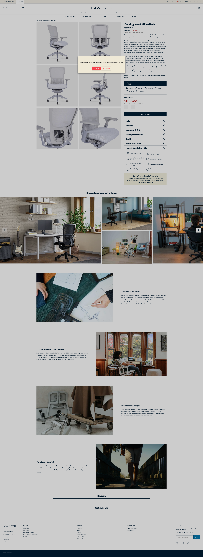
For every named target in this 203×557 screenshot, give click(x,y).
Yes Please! (96, 68)
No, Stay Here (106, 68)
